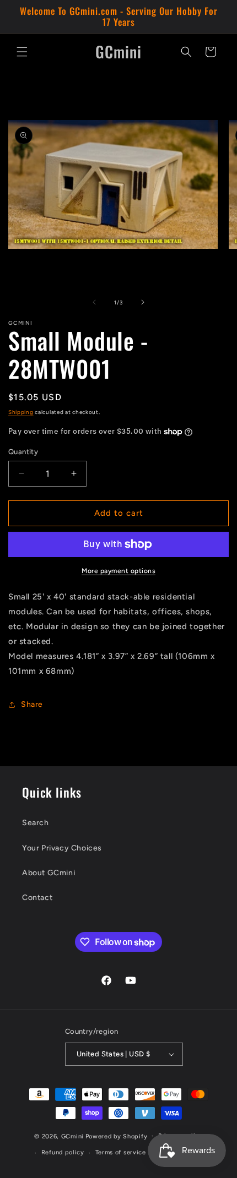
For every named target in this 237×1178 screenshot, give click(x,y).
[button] (22, 52)
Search (35, 822)
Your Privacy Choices (62, 848)
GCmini (72, 1135)
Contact (37, 897)
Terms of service (120, 1152)
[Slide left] (94, 302)
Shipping (21, 412)
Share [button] (32, 704)
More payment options (118, 571)
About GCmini (48, 872)
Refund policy (62, 1152)
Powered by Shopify (116, 1135)
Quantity (23, 452)
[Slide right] (143, 302)
